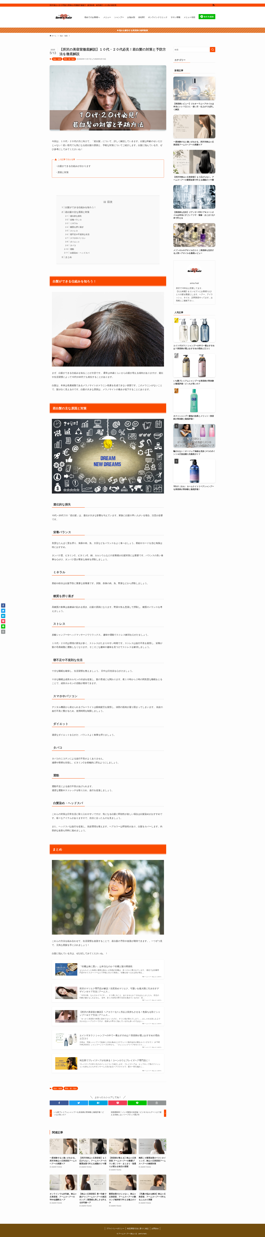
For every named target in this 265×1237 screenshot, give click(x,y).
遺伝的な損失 (76, 215)
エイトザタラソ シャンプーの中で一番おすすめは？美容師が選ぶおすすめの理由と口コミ (120, 1037)
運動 (72, 248)
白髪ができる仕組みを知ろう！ (80, 207)
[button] (59, 1103)
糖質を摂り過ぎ (77, 226)
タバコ (73, 245)
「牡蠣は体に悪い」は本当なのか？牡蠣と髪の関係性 (106, 966)
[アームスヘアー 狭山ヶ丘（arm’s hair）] (63, 17)
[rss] (213, 5)
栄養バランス (76, 219)
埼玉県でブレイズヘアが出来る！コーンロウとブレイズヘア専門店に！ (115, 1060)
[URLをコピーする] (156, 1103)
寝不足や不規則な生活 (79, 234)
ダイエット (75, 241)
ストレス (74, 230)
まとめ (68, 257)
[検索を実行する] (212, 49)
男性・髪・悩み (69, 59)
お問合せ (155, 1228)
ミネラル (74, 223)
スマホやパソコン (78, 237)
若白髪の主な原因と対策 (77, 212)
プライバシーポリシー (115, 1228)
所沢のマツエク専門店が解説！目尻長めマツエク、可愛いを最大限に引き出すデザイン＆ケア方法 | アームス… (119, 990)
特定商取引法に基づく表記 (138, 1228)
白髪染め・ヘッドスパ (79, 252)
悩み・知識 (57, 59)
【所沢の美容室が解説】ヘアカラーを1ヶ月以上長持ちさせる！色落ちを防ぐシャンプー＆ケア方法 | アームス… (120, 1013)
